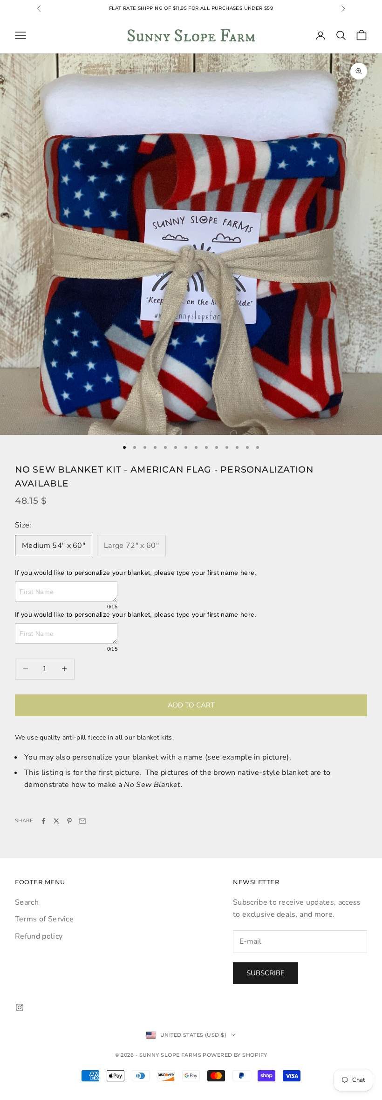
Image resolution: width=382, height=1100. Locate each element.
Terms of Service (44, 919)
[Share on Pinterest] (69, 821)
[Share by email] (82, 821)
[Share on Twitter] (56, 821)
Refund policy (38, 936)
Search (27, 902)
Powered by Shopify (235, 1055)
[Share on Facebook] (43, 821)
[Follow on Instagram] (19, 1007)
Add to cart (191, 705)
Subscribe (265, 973)
